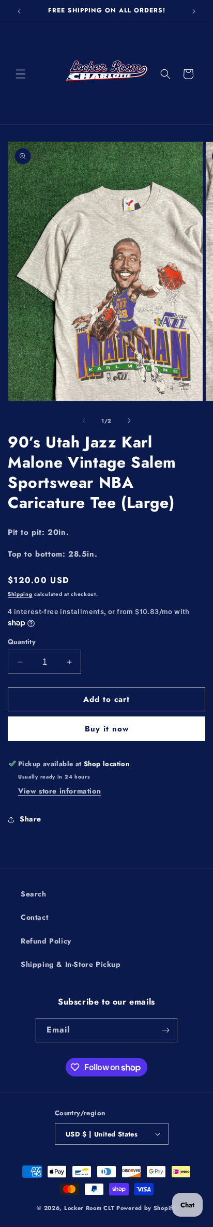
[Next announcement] (193, 11)
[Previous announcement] (19, 11)
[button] (20, 74)
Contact (34, 917)
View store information (59, 791)
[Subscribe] (165, 1030)
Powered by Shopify (146, 1208)
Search (34, 894)
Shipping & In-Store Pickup (71, 964)
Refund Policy (46, 941)
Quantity (22, 642)
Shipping (20, 594)
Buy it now (107, 729)
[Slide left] (83, 420)
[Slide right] (129, 420)
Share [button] (30, 819)
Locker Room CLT (89, 1208)
